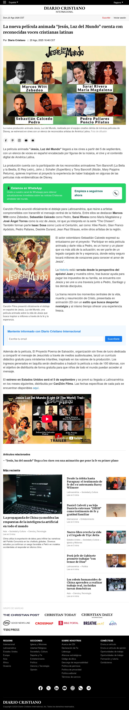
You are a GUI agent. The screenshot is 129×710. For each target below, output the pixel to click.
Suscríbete (114, 339)
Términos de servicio (71, 677)
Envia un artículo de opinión (113, 648)
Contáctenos (106, 662)
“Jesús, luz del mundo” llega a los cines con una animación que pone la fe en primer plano (62, 460)
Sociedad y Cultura (17, 531)
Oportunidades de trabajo (112, 651)
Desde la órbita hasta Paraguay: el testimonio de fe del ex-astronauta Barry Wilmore (84, 483)
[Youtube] (64, 688)
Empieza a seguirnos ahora (89, 193)
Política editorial (69, 673)
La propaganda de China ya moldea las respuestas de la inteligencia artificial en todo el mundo (31, 522)
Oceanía (7, 666)
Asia (5, 531)
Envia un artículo (108, 644)
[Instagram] (72, 688)
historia (64, 269)
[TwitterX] (48, 688)
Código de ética (69, 659)
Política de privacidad (71, 669)
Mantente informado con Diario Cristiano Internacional (44, 331)
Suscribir (106, 17)
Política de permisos (71, 666)
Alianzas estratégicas (71, 655)
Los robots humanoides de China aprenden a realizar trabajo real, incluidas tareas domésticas (84, 584)
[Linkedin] (56, 688)
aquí (36, 388)
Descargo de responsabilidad (75, 662)
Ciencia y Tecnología (37, 531)
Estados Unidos (73, 539)
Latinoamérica (73, 492)
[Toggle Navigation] (5, 2)
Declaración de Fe (70, 648)
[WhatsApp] (81, 688)
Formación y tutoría (109, 659)
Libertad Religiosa (38, 648)
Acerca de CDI (68, 644)
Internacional (72, 519)
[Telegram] (89, 688)
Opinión (33, 669)
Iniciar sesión (120, 17)
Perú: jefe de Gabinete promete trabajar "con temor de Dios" (81, 558)
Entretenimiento (87, 519)
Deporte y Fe (36, 655)
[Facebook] (40, 688)
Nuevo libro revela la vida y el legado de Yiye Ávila (84, 534)
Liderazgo (66, 651)
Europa (6, 655)
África (5, 662)
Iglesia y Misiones (74, 542)
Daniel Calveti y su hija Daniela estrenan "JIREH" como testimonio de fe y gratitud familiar (84, 510)
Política (85, 566)
